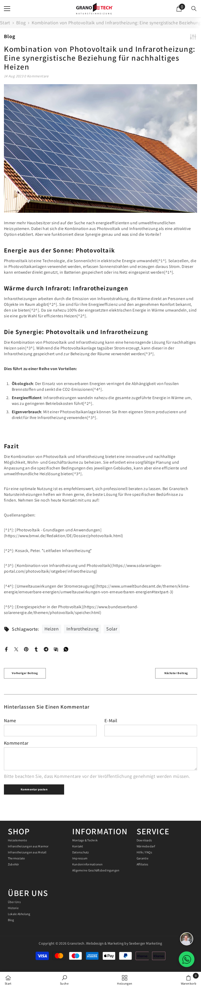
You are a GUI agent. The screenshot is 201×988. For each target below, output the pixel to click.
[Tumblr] (36, 649)
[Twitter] (16, 649)
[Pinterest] (26, 649)
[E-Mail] (56, 649)
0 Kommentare (36, 76)
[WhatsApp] (66, 649)
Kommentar (16, 743)
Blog (21, 23)
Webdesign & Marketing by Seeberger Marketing (123, 943)
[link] (64, 980)
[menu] (7, 8)
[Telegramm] (46, 649)
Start (5, 23)
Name (10, 720)
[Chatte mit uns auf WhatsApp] (186, 959)
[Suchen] (194, 8)
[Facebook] (6, 649)
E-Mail (110, 720)
